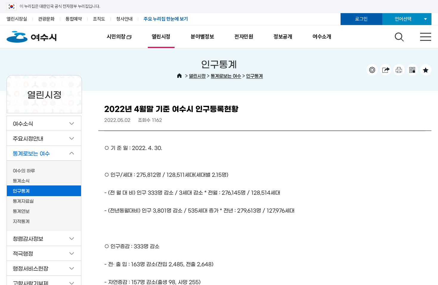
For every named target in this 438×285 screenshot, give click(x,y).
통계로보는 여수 (226, 75)
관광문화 (46, 19)
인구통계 (254, 75)
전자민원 (243, 36)
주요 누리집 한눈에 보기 (166, 19)
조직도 (99, 19)
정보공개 (283, 36)
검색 (398, 35)
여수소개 (322, 36)
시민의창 (111, 40)
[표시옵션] (372, 69)
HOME (179, 75)
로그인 (361, 19)
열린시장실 (17, 19)
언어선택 (403, 19)
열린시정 (161, 36)
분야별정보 (202, 36)
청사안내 (124, 19)
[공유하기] (385, 69)
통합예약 (74, 19)
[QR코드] (412, 69)
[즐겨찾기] (425, 69)
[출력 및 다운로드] (399, 69)
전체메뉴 (420, 35)
